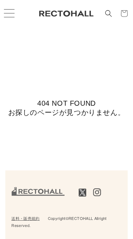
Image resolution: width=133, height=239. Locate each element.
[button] (108, 13)
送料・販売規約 (25, 218)
